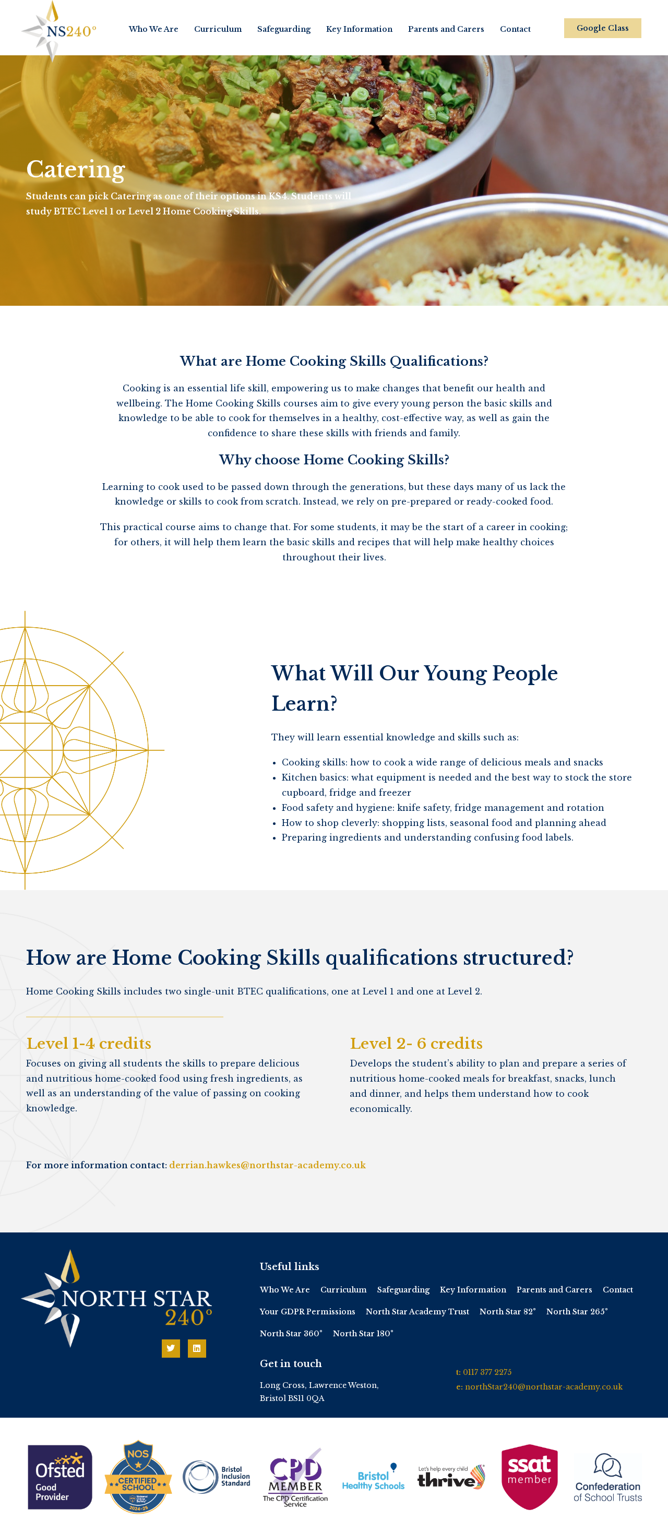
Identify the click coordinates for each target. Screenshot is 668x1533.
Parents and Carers (446, 29)
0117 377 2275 (487, 1372)
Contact (515, 29)
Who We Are (153, 29)
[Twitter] (171, 1348)
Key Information (359, 29)
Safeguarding (284, 29)
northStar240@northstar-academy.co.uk (544, 1387)
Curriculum (218, 29)
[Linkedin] (197, 1348)
